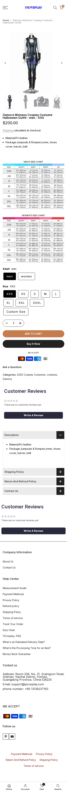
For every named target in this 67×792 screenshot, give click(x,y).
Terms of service (13, 618)
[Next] (61, 63)
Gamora (7, 378)
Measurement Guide (14, 588)
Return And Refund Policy (21, 759)
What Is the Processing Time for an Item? (27, 647)
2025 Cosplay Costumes (31, 374)
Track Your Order (13, 624)
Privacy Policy (11, 600)
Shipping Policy (12, 611)
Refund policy (11, 605)
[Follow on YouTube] (12, 737)
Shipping (8, 130)
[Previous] (5, 63)
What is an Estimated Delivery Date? (24, 641)
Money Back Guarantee (17, 654)
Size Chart (9, 630)
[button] (33, 415)
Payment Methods (13, 594)
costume (52, 374)
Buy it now (33, 343)
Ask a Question (12, 367)
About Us (8, 561)
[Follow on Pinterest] (6, 737)
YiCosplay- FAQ (12, 635)
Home (6, 20)
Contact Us (9, 567)
